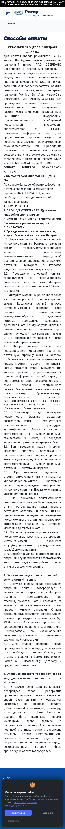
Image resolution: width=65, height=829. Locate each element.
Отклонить (13, 821)
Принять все (18, 812)
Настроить (20, 802)
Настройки (47, 812)
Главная (10, 24)
